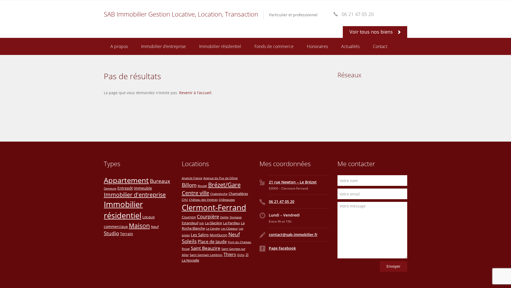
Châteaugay (227, 200)
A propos (119, 46)
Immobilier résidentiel (220, 46)
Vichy (241, 255)
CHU (185, 200)
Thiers (230, 254)
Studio (111, 233)
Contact (380, 46)
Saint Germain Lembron (206, 255)
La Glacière (213, 223)
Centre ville (195, 193)
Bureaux (160, 181)
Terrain (126, 233)
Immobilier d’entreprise (163, 46)
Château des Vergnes (203, 200)
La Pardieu (231, 223)
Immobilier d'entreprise (135, 194)
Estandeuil (190, 223)
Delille (224, 217)
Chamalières (238, 193)
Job (201, 223)
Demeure (110, 188)
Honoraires (317, 46)
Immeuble (143, 188)
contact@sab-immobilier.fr (293, 234)
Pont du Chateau (239, 242)
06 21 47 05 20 (281, 201)
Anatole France (192, 178)
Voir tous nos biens (371, 32)
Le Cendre (213, 228)
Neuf (155, 226)
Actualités (350, 46)
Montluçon (218, 235)
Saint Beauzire (205, 248)
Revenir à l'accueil (195, 92)
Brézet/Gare (224, 185)
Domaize (236, 217)
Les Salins (200, 234)
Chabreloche (219, 194)
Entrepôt (125, 188)
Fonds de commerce (274, 46)
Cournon (189, 217)
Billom (189, 185)
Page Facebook (282, 248)
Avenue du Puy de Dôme (220, 178)
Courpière (208, 216)
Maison (139, 225)
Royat (186, 249)
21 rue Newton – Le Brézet (293, 182)
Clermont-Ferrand (214, 207)
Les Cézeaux (229, 228)
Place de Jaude (212, 242)
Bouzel (202, 186)
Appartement (126, 180)
